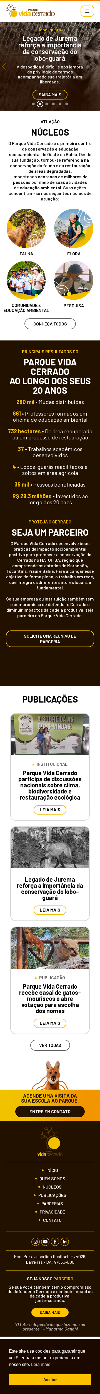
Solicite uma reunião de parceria (50, 638)
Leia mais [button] (40, 1364)
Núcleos (52, 1186)
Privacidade (52, 1211)
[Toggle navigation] (87, 11)
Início (52, 1170)
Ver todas (50, 1045)
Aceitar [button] (50, 1379)
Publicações (52, 1195)
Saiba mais (50, 94)
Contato (52, 1220)
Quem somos (52, 1178)
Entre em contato (50, 1111)
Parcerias (52, 1203)
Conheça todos (50, 323)
